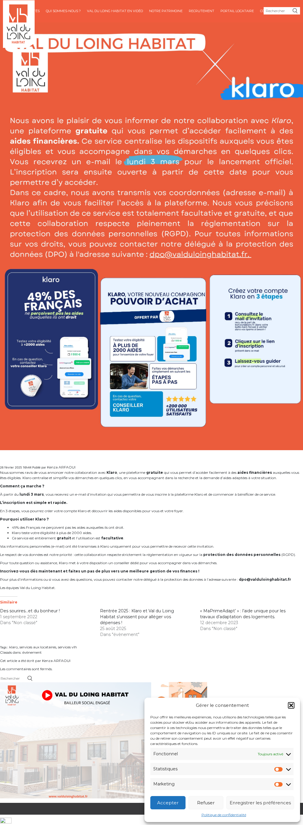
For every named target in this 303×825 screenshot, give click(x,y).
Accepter (167, 803)
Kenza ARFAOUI (61, 467)
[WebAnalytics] (6, 821)
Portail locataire (237, 11)
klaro (13, 647)
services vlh (67, 647)
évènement (32, 652)
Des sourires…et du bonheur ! (30, 611)
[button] (291, 705)
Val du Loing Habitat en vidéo (115, 11)
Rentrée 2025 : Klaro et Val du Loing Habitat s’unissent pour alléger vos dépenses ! (137, 616)
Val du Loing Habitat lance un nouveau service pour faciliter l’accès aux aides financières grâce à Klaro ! (119, 459)
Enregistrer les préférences (260, 803)
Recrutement (201, 11)
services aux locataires (38, 647)
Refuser (206, 803)
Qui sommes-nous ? (63, 11)
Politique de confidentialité (224, 815)
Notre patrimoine (166, 11)
